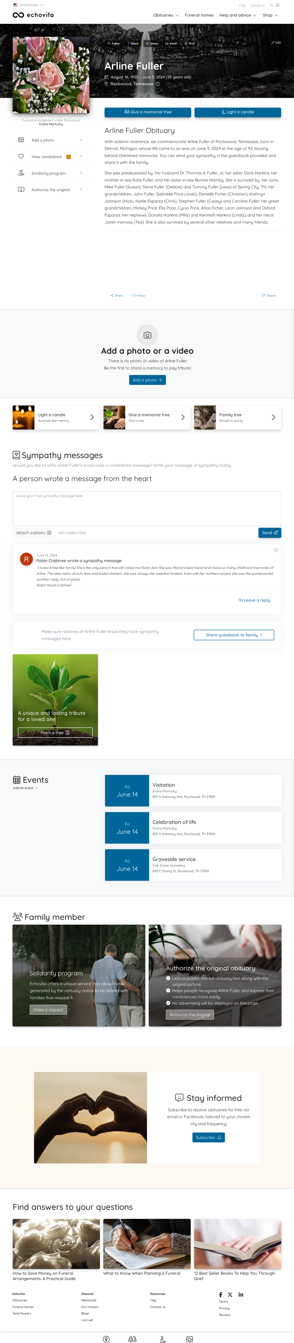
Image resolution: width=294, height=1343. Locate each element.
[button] (28, 5)
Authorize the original (190, 1014)
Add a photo (145, 380)
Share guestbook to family (232, 634)
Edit (278, 42)
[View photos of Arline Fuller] (51, 75)
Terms (223, 1301)
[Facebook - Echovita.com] (220, 1295)
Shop (267, 15)
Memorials (88, 1300)
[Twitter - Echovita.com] (230, 1295)
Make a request (48, 1009)
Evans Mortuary (51, 124)
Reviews (225, 1315)
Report (271, 295)
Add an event (23, 788)
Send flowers (21, 1313)
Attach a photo (30, 532)
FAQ (242, 5)
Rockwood (120, 83)
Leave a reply (256, 600)
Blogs (85, 1313)
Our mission (89, 1307)
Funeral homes (199, 15)
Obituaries (163, 15)
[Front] (33, 15)
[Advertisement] (193, 261)
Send (267, 532)
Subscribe (206, 1137)
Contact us (257, 5)
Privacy (224, 1308)
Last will (87, 1320)
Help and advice (235, 15)
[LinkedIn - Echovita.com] (241, 1295)
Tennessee (143, 83)
